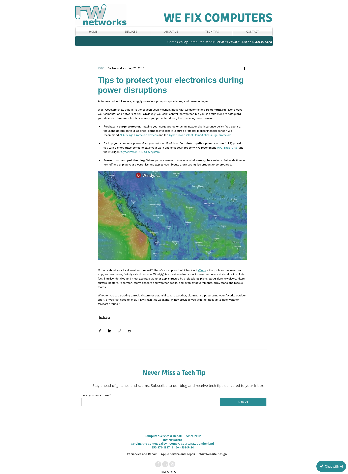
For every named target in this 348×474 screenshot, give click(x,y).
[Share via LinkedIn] (110, 331)
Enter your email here (95, 395)
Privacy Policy (168, 471)
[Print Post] (129, 331)
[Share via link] (119, 331)
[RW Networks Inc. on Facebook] (158, 464)
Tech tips (104, 317)
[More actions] (244, 68)
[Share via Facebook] (100, 331)
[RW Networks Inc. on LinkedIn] (165, 464)
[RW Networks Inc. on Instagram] (172, 464)
